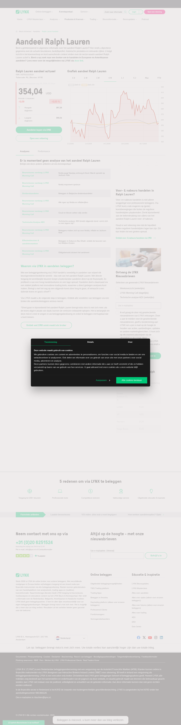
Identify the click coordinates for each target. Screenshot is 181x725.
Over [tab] (130, 342)
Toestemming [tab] (50, 342)
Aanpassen (101, 380)
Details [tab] (90, 342)
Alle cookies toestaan (132, 380)
